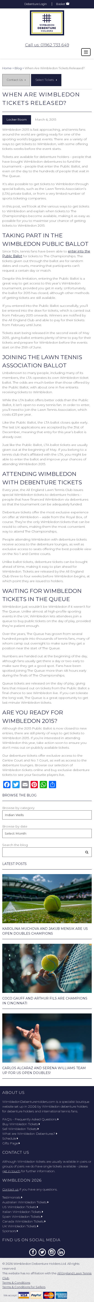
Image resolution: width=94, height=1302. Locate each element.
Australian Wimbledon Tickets (24, 1202)
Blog (18, 68)
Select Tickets (44, 80)
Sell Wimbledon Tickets (19, 1129)
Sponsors (9, 1231)
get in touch (11, 1171)
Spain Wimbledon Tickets (21, 1216)
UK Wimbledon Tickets (19, 1226)
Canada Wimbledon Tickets (23, 1221)
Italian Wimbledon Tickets (21, 1212)
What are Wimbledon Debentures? (28, 1134)
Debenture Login (35, 4)
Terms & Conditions (16, 1282)
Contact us (10, 1189)
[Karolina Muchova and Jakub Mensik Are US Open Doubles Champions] (46, 898)
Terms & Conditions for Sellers (23, 1287)
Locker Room (17, 119)
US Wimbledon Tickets (19, 1207)
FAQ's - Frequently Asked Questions (29, 1119)
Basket (60, 4)
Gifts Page (10, 1143)
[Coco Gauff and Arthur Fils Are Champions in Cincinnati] (46, 968)
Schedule (9, 1138)
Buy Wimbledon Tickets (20, 1124)
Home (7, 68)
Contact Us (15, 80)
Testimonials (11, 1197)
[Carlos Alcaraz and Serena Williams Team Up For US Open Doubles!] (46, 1038)
